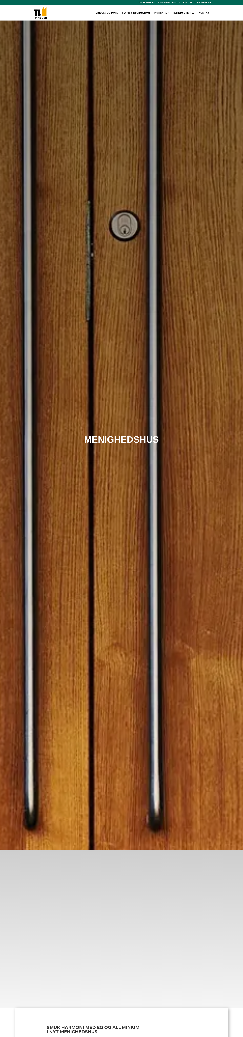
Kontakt (205, 13)
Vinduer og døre (107, 13)
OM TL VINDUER (147, 2)
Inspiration (161, 13)
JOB (185, 2)
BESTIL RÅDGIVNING (200, 2)
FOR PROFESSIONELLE (169, 2)
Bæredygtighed (184, 13)
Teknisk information (136, 13)
